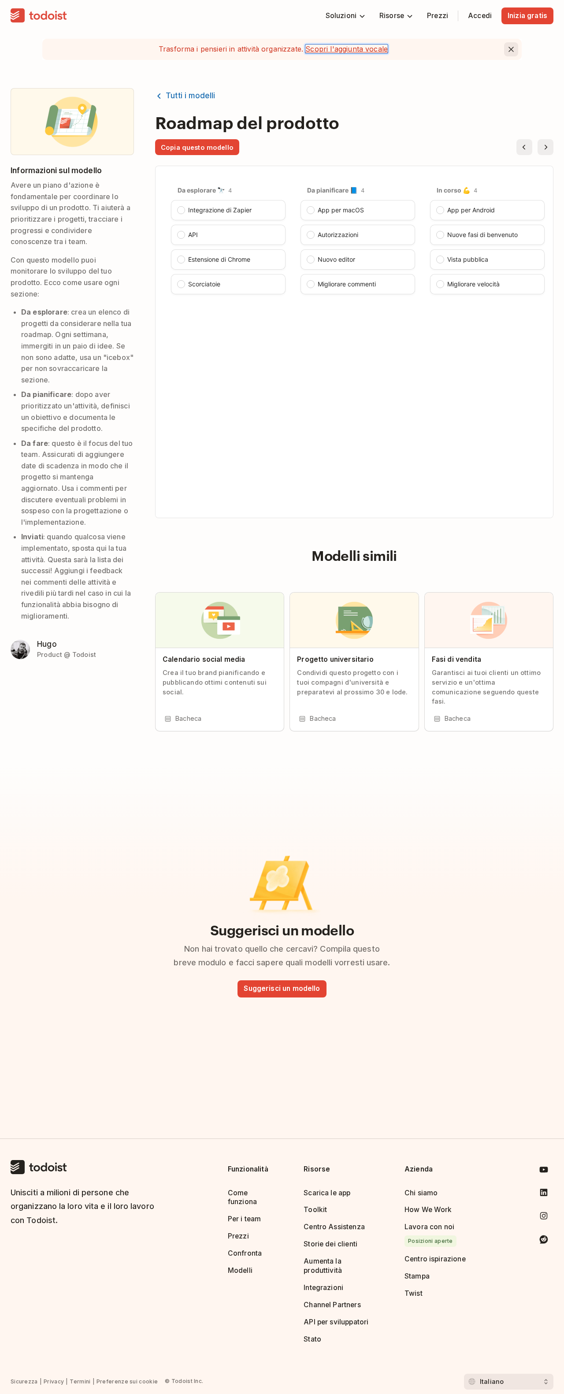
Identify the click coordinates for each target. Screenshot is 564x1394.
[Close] (511, 49)
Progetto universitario (335, 659)
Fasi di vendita (456, 659)
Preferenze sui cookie (127, 1381)
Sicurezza (24, 1381)
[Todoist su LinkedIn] (543, 1194)
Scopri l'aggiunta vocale (346, 48)
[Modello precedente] (524, 147)
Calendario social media (204, 659)
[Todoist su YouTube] (543, 1171)
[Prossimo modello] (545, 147)
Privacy (54, 1381)
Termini (80, 1381)
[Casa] (39, 15)
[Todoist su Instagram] (543, 1217)
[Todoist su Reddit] (543, 1241)
